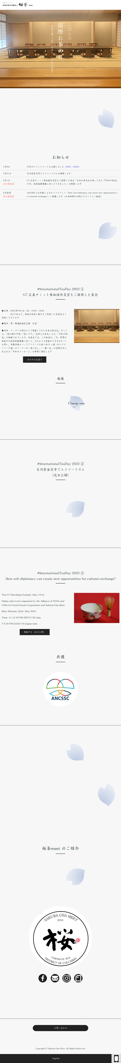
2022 (75, 167)
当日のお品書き (34, 359)
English (55, 1058)
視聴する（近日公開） (35, 632)
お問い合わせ (60, 1028)
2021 (68, 167)
